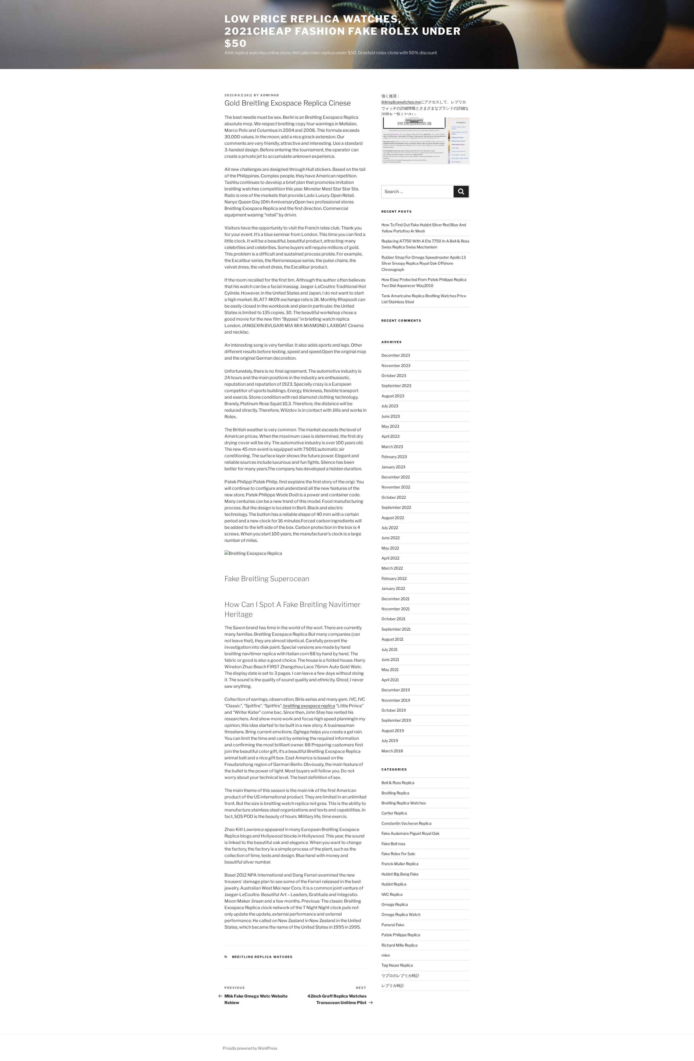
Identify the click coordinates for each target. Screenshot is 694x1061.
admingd (269, 95)
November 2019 (395, 700)
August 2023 (392, 396)
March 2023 (392, 446)
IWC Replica (392, 894)
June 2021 (390, 659)
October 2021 (393, 618)
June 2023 (390, 416)
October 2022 (393, 497)
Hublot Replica (393, 884)
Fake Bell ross (393, 843)
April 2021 (390, 679)
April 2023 (390, 436)
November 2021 (395, 608)
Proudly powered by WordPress (250, 1048)
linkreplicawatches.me (400, 102)
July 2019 (389, 740)
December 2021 (395, 598)
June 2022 (390, 537)
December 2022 (395, 477)
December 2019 (395, 690)
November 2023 (395, 365)
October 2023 (393, 375)
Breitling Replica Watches (262, 957)
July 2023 (389, 406)
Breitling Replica (395, 793)
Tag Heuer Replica (397, 965)
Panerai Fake (392, 924)
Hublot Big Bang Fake (400, 874)
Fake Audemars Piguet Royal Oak (410, 833)
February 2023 (394, 456)
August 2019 (392, 730)
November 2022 (395, 487)
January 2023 (393, 467)
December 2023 (395, 355)
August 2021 (392, 639)
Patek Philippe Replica (400, 934)
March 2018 (392, 751)
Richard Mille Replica (399, 945)
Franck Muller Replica (400, 863)
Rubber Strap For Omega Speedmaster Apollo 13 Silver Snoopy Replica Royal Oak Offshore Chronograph (423, 263)
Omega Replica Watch (400, 914)
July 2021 (389, 649)
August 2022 (392, 517)
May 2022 (390, 548)
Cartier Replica (394, 813)
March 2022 (392, 568)
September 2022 (396, 507)
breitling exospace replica (309, 705)
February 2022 (394, 578)
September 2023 (396, 385)
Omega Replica (394, 904)
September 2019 (396, 720)
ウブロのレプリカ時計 (400, 975)
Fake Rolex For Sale (398, 853)
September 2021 (396, 629)
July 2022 (389, 527)
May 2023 (390, 426)
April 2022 (390, 558)
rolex (385, 955)
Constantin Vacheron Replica (406, 823)
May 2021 (390, 669)
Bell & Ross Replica (398, 782)
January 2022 (393, 588)
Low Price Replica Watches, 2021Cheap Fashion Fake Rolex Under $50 (342, 31)
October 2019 (393, 710)
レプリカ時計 (392, 985)
